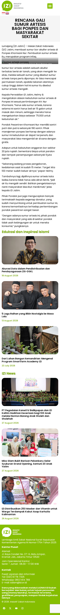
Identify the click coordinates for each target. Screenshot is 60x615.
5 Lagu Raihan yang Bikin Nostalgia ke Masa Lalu (28, 315)
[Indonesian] (4, 13)
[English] (7, 13)
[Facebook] (4, 608)
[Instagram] (22, 608)
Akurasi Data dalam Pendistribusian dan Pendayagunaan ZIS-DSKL (26, 270)
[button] (50, 6)
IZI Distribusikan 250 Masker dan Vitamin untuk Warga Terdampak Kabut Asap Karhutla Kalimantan (29, 511)
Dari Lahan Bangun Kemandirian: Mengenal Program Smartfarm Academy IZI (27, 360)
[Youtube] (16, 608)
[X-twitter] (10, 608)
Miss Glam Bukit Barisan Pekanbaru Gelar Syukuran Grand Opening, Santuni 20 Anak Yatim (27, 463)
